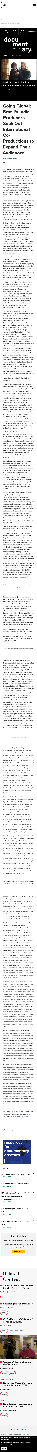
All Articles (6, 31)
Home (2, 20)
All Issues (14, 31)
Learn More (18, 1251)
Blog (10, 1434)
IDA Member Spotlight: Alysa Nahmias (15, 1174)
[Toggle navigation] (34, 5)
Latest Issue (22, 31)
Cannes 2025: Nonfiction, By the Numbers (19, 1363)
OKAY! (4, 1449)
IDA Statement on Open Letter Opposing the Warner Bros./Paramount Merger (11, 1196)
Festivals (5, 1131)
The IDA (3, 1434)
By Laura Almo (5, 1389)
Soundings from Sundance (18, 1303)
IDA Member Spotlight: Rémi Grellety (15, 1184)
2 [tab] (19, 94)
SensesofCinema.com (22, 1116)
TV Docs (12, 1131)
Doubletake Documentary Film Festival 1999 (17, 1405)
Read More (7, 1177)
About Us (17, 1434)
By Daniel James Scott (7, 1292)
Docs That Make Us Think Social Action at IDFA (17, 1384)
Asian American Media (16, 1330)
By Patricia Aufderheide (8, 1410)
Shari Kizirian (11, 158)
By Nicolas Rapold (6, 1368)
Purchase (31, 32)
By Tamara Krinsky (6, 1307)
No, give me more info (6, 1444)
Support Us (27, 1434)
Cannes (12, 1373)
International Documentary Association (4, 5)
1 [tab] (18, 94)
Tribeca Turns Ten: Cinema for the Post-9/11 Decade (18, 1286)
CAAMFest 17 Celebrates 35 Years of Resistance (18, 1320)
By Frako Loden (5, 1325)
